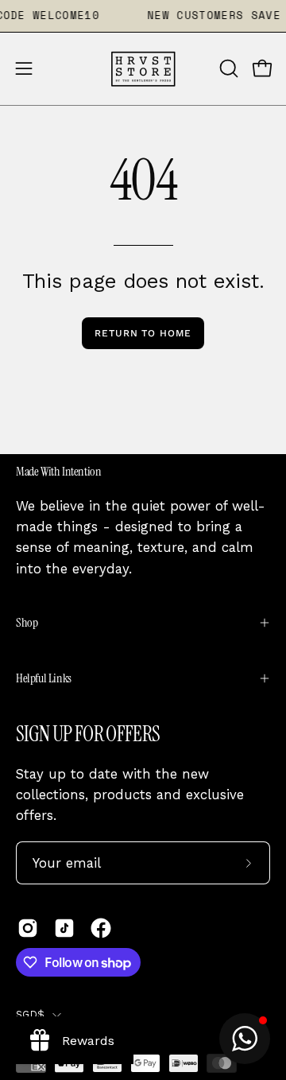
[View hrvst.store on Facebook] (101, 928)
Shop (26, 622)
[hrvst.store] (143, 69)
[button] (227, 68)
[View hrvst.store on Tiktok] (64, 928)
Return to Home (143, 333)
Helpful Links (44, 678)
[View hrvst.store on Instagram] (28, 928)
